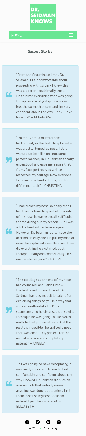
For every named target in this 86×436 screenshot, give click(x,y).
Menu (16, 35)
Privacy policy (50, 428)
